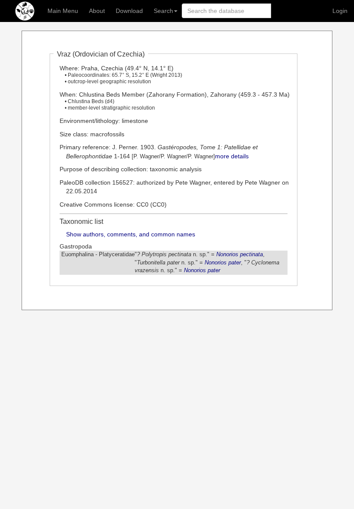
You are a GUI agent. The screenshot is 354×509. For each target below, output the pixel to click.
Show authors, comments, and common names (130, 234)
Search (163, 10)
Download (129, 10)
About (97, 10)
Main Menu (62, 10)
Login (340, 10)
